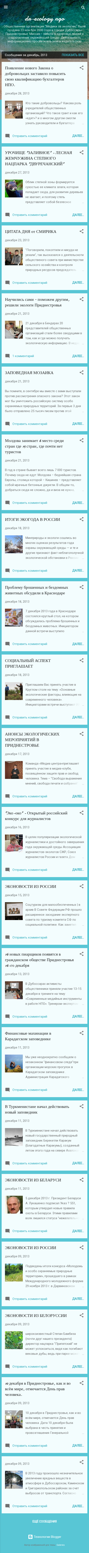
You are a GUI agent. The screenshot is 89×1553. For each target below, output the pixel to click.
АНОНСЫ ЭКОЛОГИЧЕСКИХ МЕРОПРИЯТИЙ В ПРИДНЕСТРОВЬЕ (32, 739)
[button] (81, 68)
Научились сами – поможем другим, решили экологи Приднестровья (37, 302)
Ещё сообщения (44, 1521)
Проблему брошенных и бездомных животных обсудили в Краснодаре (36, 590)
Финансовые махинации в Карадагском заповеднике (28, 1036)
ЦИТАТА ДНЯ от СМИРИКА (30, 231)
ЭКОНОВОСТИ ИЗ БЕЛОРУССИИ (36, 1315)
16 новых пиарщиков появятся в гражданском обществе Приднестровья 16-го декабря (39, 959)
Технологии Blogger (47, 1537)
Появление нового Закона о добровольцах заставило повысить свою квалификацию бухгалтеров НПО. (35, 76)
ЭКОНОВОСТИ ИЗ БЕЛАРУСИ (33, 1180)
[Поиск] (83, 8)
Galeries (61, 1545)
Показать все (73, 55)
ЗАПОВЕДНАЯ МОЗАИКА (29, 373)
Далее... (78, 136)
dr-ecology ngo (44, 18)
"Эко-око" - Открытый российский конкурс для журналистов (36, 815)
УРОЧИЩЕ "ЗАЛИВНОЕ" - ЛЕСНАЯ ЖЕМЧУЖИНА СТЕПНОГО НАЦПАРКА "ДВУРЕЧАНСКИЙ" (38, 158)
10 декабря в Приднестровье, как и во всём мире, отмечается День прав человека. (38, 1388)
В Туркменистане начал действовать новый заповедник (37, 1109)
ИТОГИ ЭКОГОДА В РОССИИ (32, 519)
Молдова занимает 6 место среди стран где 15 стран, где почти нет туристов (34, 446)
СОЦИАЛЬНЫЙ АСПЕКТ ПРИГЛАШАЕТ (28, 663)
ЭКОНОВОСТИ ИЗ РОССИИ (30, 886)
